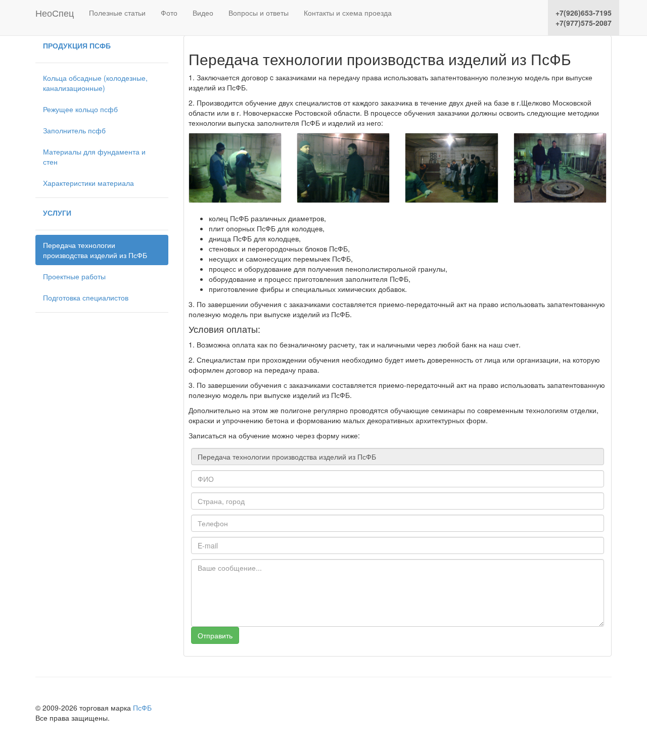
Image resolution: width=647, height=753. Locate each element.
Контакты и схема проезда (348, 13)
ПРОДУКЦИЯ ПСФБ (77, 45)
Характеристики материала (88, 183)
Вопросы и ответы (258, 13)
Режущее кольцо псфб (80, 109)
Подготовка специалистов (85, 297)
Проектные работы (74, 276)
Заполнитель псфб (74, 130)
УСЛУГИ (57, 213)
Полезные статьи (117, 13)
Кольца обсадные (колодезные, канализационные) (95, 83)
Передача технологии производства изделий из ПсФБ (95, 250)
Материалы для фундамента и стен (94, 156)
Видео (203, 13)
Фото (169, 13)
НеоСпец (54, 10)
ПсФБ (142, 707)
